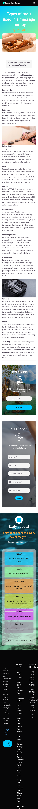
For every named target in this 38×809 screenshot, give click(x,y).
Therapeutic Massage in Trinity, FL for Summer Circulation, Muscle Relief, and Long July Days (19, 759)
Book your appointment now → (19, 542)
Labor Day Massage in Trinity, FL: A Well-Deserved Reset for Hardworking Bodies (19, 686)
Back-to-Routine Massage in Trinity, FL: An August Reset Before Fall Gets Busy (19, 722)
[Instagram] (6, 733)
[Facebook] (4, 730)
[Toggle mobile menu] (34, 3)
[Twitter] (7, 730)
